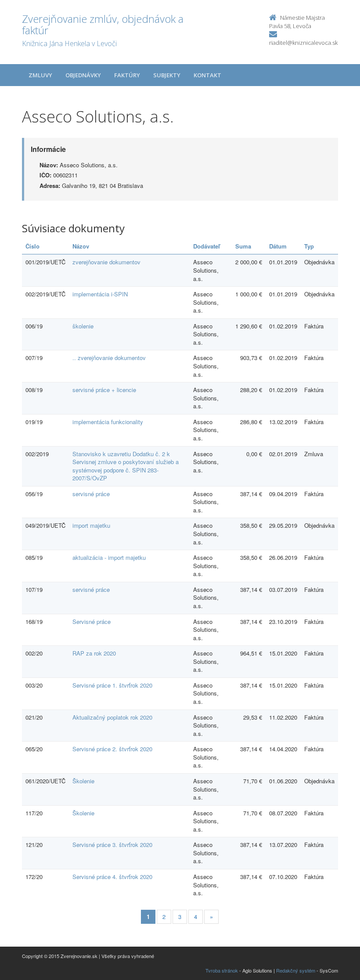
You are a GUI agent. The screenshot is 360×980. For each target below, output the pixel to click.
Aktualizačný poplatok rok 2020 (112, 717)
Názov (80, 246)
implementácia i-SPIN (100, 294)
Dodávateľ (206, 246)
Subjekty (166, 75)
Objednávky (83, 75)
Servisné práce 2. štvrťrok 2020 (112, 749)
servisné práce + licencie (104, 390)
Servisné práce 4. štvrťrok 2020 (112, 876)
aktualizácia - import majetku (109, 557)
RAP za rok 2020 (94, 653)
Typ (309, 246)
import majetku (91, 525)
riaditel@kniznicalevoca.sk (303, 43)
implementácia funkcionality (107, 422)
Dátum (278, 246)
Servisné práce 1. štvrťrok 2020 (112, 685)
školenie (83, 326)
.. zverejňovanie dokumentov (109, 357)
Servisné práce (91, 621)
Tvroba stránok (221, 970)
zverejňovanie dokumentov (106, 262)
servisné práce (91, 494)
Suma (243, 246)
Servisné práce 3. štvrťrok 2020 (112, 844)
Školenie (83, 781)
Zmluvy (40, 75)
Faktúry (127, 75)
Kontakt (207, 75)
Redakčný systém (295, 970)
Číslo (32, 246)
